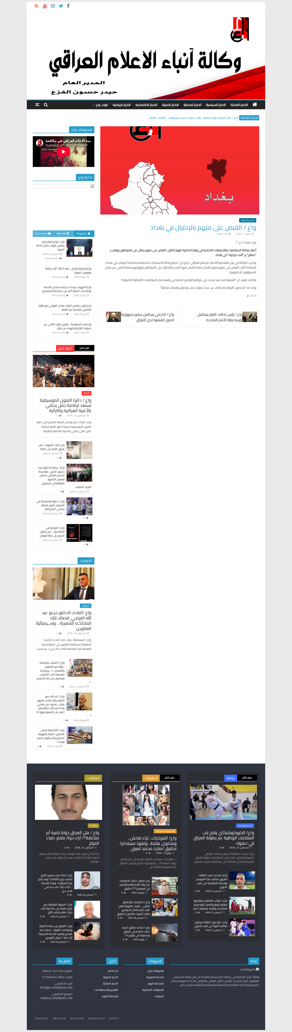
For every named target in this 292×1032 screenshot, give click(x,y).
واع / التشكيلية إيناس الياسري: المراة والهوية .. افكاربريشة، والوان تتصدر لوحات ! (51, 735)
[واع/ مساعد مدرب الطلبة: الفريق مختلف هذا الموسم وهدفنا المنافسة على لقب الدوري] (242, 873)
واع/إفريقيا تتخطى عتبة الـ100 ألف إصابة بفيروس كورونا (68, 270)
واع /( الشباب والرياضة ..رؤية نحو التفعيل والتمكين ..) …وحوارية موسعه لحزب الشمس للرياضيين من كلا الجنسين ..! (63, 672)
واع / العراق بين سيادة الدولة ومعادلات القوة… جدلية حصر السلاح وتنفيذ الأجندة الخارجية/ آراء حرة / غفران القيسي (55, 931)
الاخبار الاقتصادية (146, 105)
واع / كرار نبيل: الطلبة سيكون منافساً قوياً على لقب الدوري (210, 924)
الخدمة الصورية (155, 977)
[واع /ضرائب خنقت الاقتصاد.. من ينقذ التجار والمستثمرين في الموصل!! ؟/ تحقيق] (165, 878)
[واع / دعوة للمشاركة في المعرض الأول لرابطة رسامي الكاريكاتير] (79, 499)
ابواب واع (102, 105)
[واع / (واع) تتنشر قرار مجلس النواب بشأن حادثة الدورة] (79, 239)
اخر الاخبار (113, 970)
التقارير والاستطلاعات (106, 989)
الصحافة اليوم (156, 983)
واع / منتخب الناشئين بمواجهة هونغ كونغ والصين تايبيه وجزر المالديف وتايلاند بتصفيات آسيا (210, 904)
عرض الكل (84, 348)
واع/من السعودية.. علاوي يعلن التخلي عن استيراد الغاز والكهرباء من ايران (67, 326)
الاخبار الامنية (170, 105)
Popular (82, 233)
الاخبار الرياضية (122, 105)
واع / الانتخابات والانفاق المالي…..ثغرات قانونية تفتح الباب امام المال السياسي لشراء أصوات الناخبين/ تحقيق (133, 908)
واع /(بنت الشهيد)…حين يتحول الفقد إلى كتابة (52, 446)
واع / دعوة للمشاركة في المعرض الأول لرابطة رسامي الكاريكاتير (51, 505)
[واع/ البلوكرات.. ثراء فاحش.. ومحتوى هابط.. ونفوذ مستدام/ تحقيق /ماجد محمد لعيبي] (146, 786)
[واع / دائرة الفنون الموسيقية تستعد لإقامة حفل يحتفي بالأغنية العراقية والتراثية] (63, 357)
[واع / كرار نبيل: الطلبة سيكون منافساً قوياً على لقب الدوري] (242, 920)
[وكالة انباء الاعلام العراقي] (254, 104)
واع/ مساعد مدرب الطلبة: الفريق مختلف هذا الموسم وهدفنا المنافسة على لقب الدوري (211, 881)
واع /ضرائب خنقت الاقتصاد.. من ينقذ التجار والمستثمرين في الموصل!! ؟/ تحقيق (134, 884)
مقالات (93, 825)
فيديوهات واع (156, 970)
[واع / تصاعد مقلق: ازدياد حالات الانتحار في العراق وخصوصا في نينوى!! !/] (165, 925)
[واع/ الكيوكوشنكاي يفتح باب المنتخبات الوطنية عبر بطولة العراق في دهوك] (223, 786)
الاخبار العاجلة (239, 105)
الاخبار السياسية (216, 105)
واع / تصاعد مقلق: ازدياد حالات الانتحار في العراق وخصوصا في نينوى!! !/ (136, 931)
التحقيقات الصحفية (165, 831)
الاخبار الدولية (110, 977)
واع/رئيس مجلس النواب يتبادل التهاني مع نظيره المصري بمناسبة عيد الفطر (64, 307)
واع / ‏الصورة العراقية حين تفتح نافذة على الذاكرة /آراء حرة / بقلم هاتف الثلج (56, 908)
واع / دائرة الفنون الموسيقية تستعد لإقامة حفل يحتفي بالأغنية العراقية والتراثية (65, 405)
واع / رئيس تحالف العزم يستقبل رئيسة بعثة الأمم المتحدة (219, 317)
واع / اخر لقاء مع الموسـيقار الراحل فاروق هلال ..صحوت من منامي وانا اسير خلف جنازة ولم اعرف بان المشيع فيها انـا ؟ (63, 706)
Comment (40, 233)
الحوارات (85, 606)
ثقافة (86, 393)
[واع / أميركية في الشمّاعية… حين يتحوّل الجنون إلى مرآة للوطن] (79, 526)
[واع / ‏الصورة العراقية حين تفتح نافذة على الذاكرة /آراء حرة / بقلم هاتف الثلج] (87, 902)
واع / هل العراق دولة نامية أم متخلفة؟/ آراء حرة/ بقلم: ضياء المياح (72, 837)
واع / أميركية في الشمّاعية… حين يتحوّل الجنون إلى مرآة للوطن (52, 531)
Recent (61, 233)
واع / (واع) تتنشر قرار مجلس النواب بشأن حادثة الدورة (50, 245)
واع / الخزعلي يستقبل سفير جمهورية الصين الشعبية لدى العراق (147, 317)
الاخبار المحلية (192, 105)
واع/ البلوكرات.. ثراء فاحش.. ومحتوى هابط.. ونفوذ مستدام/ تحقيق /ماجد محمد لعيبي (148, 843)
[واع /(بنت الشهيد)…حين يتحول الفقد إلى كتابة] (79, 443)
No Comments (51, 258)
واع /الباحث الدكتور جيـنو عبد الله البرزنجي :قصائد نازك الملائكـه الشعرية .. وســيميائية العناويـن (63, 620)
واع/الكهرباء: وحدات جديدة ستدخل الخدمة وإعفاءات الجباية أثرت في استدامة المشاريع (66, 289)
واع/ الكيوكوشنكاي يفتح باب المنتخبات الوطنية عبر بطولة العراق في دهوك (223, 837)
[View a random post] (37, 104)
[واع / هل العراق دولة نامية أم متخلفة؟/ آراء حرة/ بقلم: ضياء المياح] (68, 786)
